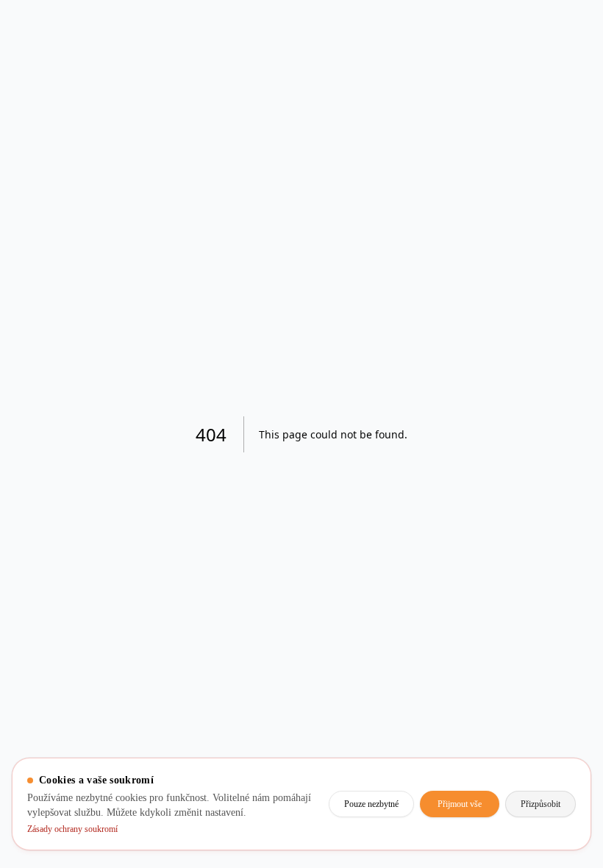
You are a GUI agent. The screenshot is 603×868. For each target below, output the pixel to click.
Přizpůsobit (535, 796)
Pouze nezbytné (342, 796)
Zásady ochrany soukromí (83, 829)
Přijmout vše (443, 796)
